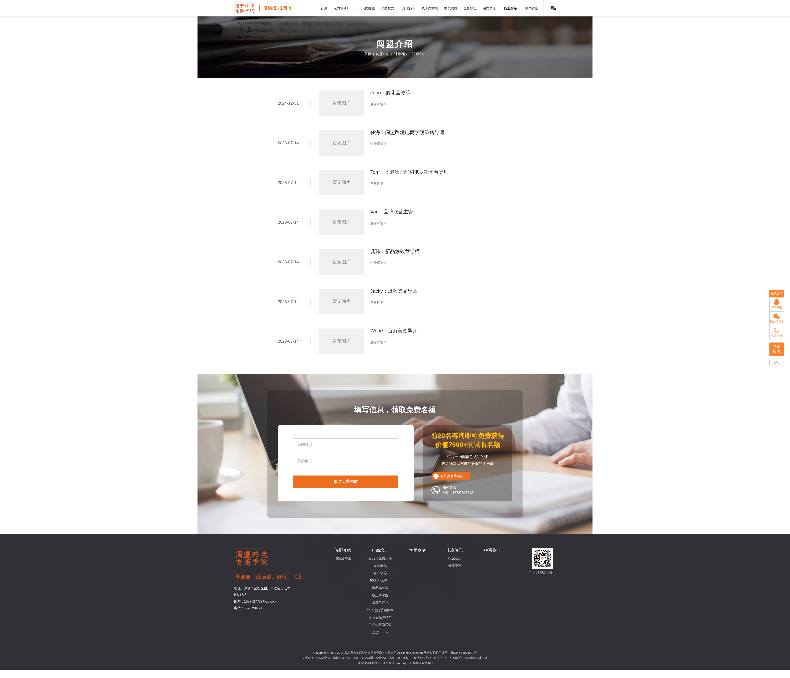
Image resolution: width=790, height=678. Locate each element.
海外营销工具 (391, 663)
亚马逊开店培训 (363, 657)
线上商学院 (430, 8)
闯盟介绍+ (511, 8)
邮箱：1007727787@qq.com (255, 601)
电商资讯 (455, 550)
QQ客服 (776, 307)
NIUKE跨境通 (453, 657)
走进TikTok (380, 632)
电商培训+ (341, 8)
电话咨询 (776, 335)
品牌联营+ (388, 8)
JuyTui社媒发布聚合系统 (417, 663)
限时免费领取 (345, 481)
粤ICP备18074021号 (463, 652)
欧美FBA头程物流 (369, 663)
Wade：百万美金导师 (393, 330)
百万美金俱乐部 (380, 558)
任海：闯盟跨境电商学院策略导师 (407, 132)
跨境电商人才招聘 (475, 657)
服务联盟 (470, 8)
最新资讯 (454, 565)
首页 (324, 8)
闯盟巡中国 (343, 558)
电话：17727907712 (249, 608)
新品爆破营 (380, 588)
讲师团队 (400, 54)
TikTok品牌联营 (380, 625)
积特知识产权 (422, 657)
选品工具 (394, 657)
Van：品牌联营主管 (391, 211)
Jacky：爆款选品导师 (393, 291)
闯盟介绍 (382, 54)
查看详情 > (378, 104)
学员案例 (450, 8)
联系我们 (531, 8)
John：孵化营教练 (390, 92)
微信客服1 (776, 321)
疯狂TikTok (380, 602)
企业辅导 (408, 8)
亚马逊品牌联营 (380, 617)
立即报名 (776, 349)
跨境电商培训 (341, 657)
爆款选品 (380, 565)
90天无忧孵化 (365, 8)
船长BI (407, 657)
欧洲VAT (380, 657)
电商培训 (380, 550)
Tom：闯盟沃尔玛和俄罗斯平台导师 (409, 172)
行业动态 (454, 558)
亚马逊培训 (323, 657)
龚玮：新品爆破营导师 (395, 251)
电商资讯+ (490, 8)
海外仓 (437, 657)
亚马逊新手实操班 (380, 610)
